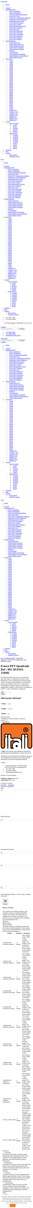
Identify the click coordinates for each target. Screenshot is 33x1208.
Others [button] (4, 1193)
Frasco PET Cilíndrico (14, 186)
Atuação (6, 166)
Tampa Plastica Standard (15, 205)
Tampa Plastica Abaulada (16, 49)
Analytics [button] (5, 1171)
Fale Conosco (12, 313)
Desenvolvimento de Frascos (16, 184)
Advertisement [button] (7, 1181)
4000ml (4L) (11, 275)
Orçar (2, 694)
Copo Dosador (12, 210)
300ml (10, 245)
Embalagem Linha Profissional (17, 177)
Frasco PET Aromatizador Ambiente (18, 176)
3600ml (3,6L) (12, 273)
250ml (10, 235)
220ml (10, 229)
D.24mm (14, 295)
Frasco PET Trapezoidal (15, 192)
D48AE (14, 290)
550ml (10, 258)
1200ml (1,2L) (12, 271)
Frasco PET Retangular (15, 189)
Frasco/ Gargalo (12, 281)
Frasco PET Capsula (14, 182)
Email (2, 720)
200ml (10, 227)
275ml (10, 240)
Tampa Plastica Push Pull (15, 204)
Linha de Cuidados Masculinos (17, 172)
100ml (10, 219)
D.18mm (14, 293)
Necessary (8, 923)
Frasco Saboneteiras (14, 171)
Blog (5, 309)
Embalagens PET (9, 167)
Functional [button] (6, 1151)
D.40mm (14, 298)
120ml (10, 220)
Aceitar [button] (12, 1205)
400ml (10, 253)
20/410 (14, 301)
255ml (10, 237)
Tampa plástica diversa (15, 57)
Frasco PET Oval (13, 187)
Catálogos (7, 308)
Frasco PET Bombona (14, 196)
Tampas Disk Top (13, 200)
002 (8, 713)
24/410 (14, 283)
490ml (10, 255)
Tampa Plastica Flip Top (15, 202)
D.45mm (14, 299)
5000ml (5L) (13, 120)
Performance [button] (6, 1161)
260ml (10, 238)
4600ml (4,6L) (12, 276)
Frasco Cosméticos (13, 169)
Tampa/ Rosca (12, 291)
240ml (10, 233)
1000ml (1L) (11, 268)
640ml (10, 263)
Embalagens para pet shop (15, 179)
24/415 (14, 285)
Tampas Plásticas (9, 199)
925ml (10, 266)
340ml (10, 248)
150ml (10, 225)
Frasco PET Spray (13, 174)
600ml (10, 260)
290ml (10, 243)
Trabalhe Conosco (14, 156)
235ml (10, 230)
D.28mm (14, 296)
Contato (8, 153)
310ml (10, 247)
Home (6, 162)
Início (2, 658)
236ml (10, 232)
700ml (10, 265)
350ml (10, 250)
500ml (10, 257)
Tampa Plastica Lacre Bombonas (17, 214)
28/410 (15, 148)
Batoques (10, 209)
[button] (16, 159)
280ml (10, 242)
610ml (10, 262)
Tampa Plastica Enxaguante (16, 212)
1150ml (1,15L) (12, 270)
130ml (10, 222)
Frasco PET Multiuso (14, 197)
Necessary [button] (6, 921)
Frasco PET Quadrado (14, 191)
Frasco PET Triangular (14, 194)
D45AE (14, 288)
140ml (10, 224)
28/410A (14, 286)
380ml (10, 252)
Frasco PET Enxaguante (15, 181)
